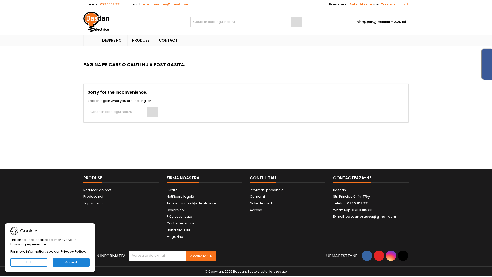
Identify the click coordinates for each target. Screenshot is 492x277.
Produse (140, 40)
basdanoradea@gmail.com (165, 4)
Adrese (256, 209)
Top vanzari (93, 203)
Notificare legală (180, 196)
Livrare (172, 189)
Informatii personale (267, 189)
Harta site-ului (178, 229)
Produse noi (93, 196)
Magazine (175, 236)
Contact (168, 40)
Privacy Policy (72, 251)
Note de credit (262, 203)
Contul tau (263, 178)
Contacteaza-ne (181, 223)
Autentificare (361, 4)
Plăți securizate (179, 216)
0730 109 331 (110, 4)
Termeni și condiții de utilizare (191, 203)
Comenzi (257, 196)
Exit (29, 262)
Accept (71, 262)
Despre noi (112, 40)
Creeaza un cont (394, 4)
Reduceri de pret (97, 189)
